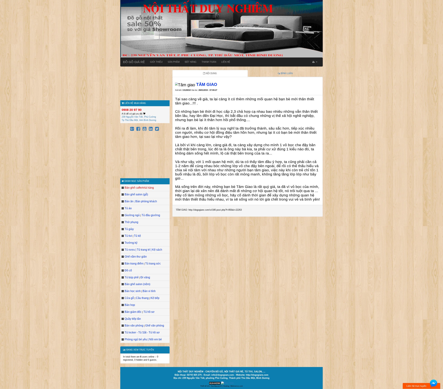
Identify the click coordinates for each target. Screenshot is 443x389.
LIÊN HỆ (225, 62)
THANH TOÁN (209, 62)
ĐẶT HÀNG (190, 62)
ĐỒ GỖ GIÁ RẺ (134, 62)
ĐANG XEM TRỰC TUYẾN (140, 349)
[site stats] (214, 383)
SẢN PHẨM (174, 62)
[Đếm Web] (227, 383)
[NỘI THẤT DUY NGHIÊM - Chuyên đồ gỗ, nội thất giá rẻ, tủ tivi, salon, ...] (221, 28)
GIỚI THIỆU (156, 62)
